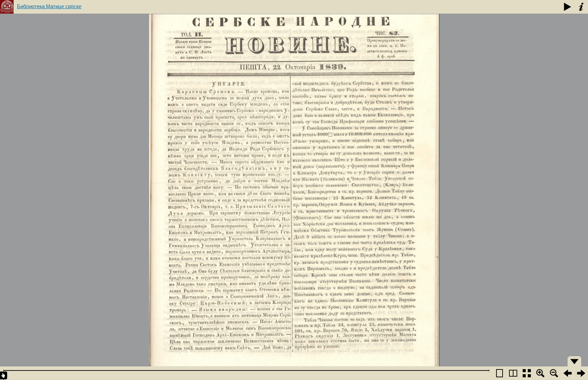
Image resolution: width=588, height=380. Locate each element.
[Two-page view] (513, 373)
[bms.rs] (7, 7)
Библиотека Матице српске (49, 6)
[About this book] (581, 7)
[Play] (567, 7)
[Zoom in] (540, 373)
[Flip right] (581, 373)
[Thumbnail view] (527, 373)
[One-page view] (499, 373)
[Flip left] (567, 373)
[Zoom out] (554, 373)
